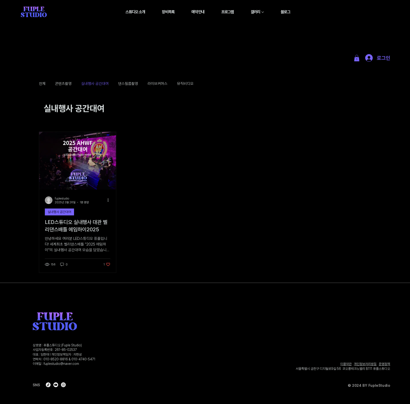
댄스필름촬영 (128, 83)
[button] (356, 58)
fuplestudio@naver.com (61, 364)
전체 (42, 83)
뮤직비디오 (185, 83)
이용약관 (346, 364)
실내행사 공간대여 (95, 83)
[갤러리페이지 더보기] (262, 12)
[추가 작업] (109, 200)
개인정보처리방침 (365, 364)
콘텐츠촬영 (63, 83)
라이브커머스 (158, 83)
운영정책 (384, 364)
